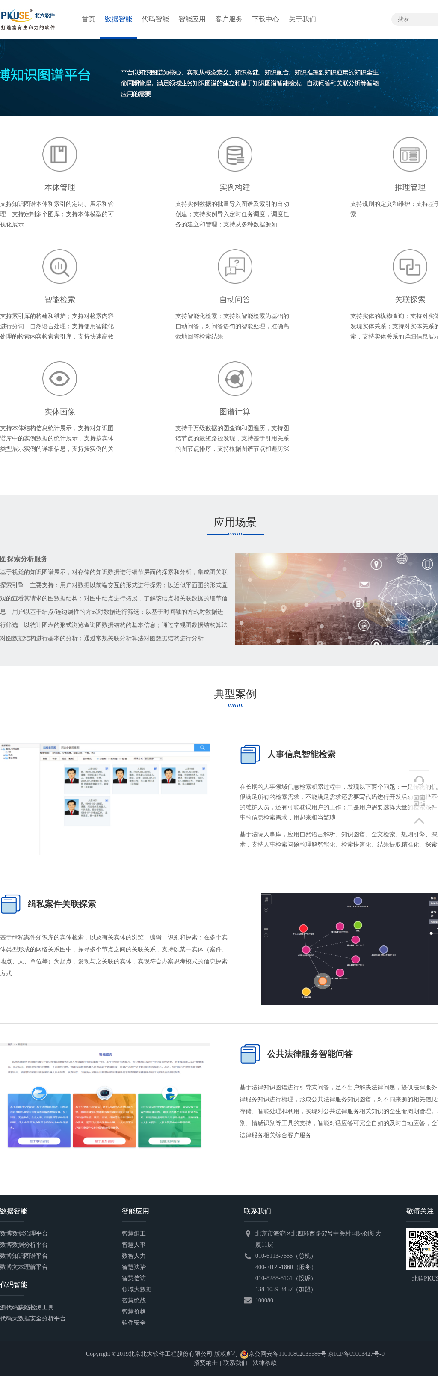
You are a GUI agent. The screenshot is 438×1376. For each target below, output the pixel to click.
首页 (88, 19)
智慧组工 (134, 1233)
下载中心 (265, 19)
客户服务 (229, 19)
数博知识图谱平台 (24, 1256)
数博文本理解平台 (24, 1267)
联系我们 (235, 1363)
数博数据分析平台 (24, 1245)
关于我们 (302, 19)
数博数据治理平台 (24, 1233)
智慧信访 (134, 1278)
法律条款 (265, 1363)
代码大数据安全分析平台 (33, 1318)
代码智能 (155, 19)
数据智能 (118, 19)
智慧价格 (134, 1311)
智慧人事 (134, 1245)
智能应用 (192, 19)
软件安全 (134, 1323)
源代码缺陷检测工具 (27, 1307)
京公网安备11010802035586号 (287, 1354)
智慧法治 (134, 1267)
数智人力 (134, 1256)
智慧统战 (134, 1300)
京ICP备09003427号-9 (356, 1354)
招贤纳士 (206, 1363)
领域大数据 (137, 1289)
